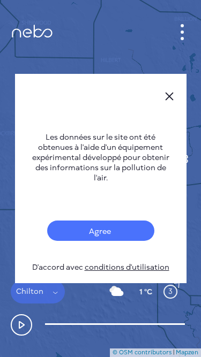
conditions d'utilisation (127, 267)
